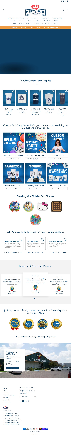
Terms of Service (7, 402)
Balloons (35, 18)
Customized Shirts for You (58, 158)
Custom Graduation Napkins (12, 422)
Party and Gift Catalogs (8, 395)
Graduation (57, 18)
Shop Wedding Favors (35, 188)
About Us (5, 388)
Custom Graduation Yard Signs (12, 424)
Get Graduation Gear (13, 188)
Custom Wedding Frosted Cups (12, 415)
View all (35, 84)
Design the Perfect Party (57, 188)
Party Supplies (34, 20)
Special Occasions (50, 20)
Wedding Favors (18, 20)
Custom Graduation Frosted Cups (13, 420)
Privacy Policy (6, 399)
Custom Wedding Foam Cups (12, 417)
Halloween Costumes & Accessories (27, 23)
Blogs (4, 390)
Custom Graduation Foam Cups (12, 418)
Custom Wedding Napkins (11, 413)
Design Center (51, 23)
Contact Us (5, 392)
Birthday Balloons (13, 158)
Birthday (45, 18)
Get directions (12, 368)
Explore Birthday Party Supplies (35, 159)
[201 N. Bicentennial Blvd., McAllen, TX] (35, 360)
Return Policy (6, 397)
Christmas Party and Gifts (18, 18)
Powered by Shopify (35, 433)
